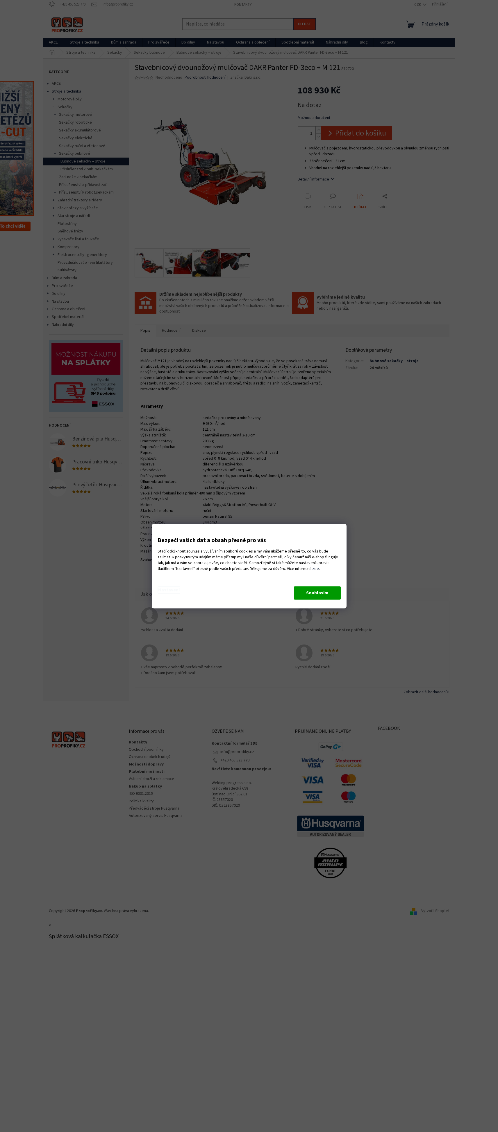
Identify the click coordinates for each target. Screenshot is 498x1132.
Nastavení (169, 590)
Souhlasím (317, 593)
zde (315, 569)
